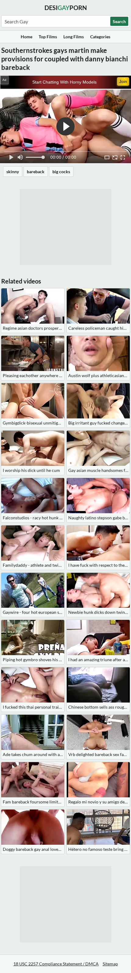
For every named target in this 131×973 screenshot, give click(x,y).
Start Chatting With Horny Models (64, 82)
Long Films (73, 36)
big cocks (61, 171)
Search (119, 21)
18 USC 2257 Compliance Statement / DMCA (56, 963)
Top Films (48, 36)
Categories (100, 36)
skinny (12, 171)
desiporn (65, 7)
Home (26, 36)
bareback (35, 171)
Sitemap (110, 963)
